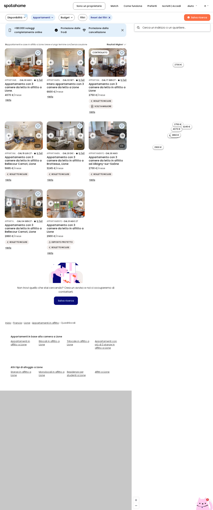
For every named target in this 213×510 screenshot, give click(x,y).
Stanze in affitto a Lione (21, 373)
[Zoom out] (136, 505)
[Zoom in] (136, 500)
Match (114, 6)
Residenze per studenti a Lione (76, 373)
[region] (172, 265)
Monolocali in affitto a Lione (51, 373)
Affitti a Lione (102, 372)
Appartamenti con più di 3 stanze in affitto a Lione (106, 345)
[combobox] (172, 28)
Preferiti (152, 6)
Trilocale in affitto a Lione (78, 343)
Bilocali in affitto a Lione (49, 343)
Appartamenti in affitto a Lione (20, 343)
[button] (192, 6)
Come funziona (133, 6)
